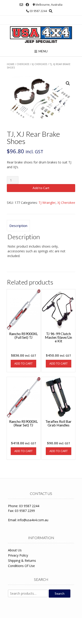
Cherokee (23, 64)
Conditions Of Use (21, 566)
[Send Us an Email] (21, 5)
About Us (15, 550)
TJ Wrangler (47, 202)
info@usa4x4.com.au (33, 520)
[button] (68, 83)
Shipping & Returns (22, 560)
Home (10, 64)
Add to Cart (41, 188)
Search (59, 593)
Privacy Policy (18, 555)
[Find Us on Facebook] (27, 5)
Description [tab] (18, 225)
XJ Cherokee (39, 64)
